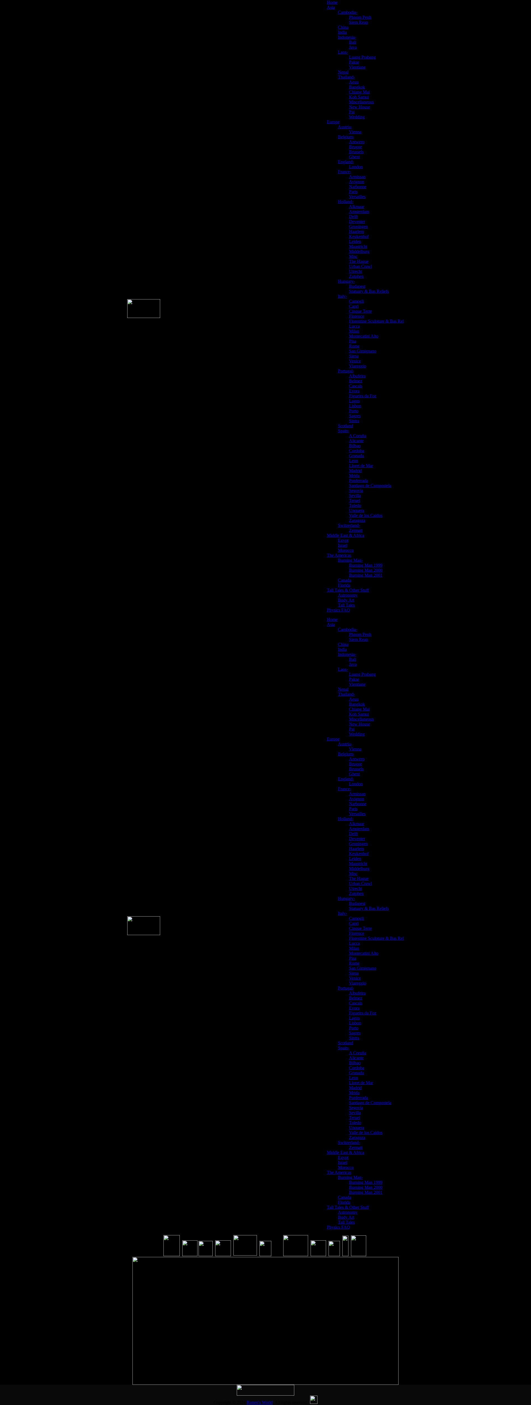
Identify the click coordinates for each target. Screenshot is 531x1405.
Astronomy (348, 595)
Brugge (355, 146)
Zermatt (356, 530)
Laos (343, 52)
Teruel (354, 500)
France (344, 171)
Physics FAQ (338, 610)
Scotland (345, 425)
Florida (344, 585)
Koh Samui (359, 97)
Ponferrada (358, 480)
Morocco (346, 550)
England (346, 161)
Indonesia (347, 37)
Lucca (354, 326)
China (343, 27)
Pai (352, 112)
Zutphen (356, 276)
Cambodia (347, 12)
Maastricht (358, 246)
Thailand (346, 77)
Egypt (343, 540)
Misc (353, 256)
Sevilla (355, 495)
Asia (331, 7)
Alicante (356, 440)
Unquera (356, 510)
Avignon (356, 181)
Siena (354, 356)
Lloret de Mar (361, 465)
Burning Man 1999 (365, 565)
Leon (353, 460)
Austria (345, 127)
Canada (344, 580)
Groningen (358, 226)
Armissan (357, 176)
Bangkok (357, 87)
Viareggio (357, 366)
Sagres (355, 415)
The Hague (359, 261)
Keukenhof (359, 236)
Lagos (354, 401)
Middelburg (359, 251)
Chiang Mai (359, 92)
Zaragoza (357, 520)
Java (353, 47)
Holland (345, 201)
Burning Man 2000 (365, 570)
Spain (343, 430)
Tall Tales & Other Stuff (348, 590)
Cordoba (356, 450)
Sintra (354, 420)
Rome (354, 346)
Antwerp (357, 141)
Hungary (346, 281)
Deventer (357, 221)
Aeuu (354, 82)
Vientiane (357, 67)
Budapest (357, 286)
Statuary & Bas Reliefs (369, 291)
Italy (342, 296)
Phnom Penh (360, 17)
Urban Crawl (360, 266)
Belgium (346, 136)
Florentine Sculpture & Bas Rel (376, 321)
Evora (354, 391)
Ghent (354, 156)
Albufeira (357, 376)
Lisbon (355, 405)
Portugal (346, 371)
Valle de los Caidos (365, 515)
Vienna (355, 132)
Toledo (355, 505)
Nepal (343, 72)
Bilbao (355, 445)
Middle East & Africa (345, 535)
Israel (342, 545)
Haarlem (356, 231)
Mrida (354, 475)
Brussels (356, 151)
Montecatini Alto (363, 336)
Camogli (356, 301)
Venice (355, 361)
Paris (353, 191)
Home (332, 2)
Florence (356, 316)
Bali (352, 42)
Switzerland (349, 525)
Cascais (355, 386)
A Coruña (357, 435)
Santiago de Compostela (370, 485)
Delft (353, 216)
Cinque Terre (360, 311)
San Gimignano (362, 351)
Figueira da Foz (362, 396)
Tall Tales (346, 605)
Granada (356, 455)
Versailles (357, 196)
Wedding (357, 117)
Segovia (356, 490)
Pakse (354, 62)
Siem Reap (358, 22)
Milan (354, 331)
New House (359, 107)
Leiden (355, 241)
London (356, 166)
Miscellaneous (361, 102)
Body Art (346, 600)
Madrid (355, 470)
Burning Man (350, 560)
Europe (333, 122)
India (342, 32)
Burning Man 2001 (365, 575)
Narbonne (357, 186)
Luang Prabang (362, 57)
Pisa (352, 341)
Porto (353, 410)
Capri (354, 306)
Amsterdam (359, 211)
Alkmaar (356, 206)
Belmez (355, 381)
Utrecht (355, 271)
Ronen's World (260, 1402)
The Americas (339, 555)
